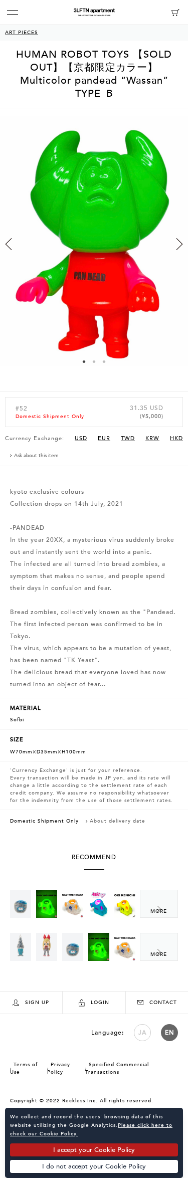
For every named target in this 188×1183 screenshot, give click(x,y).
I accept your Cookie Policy (94, 1150)
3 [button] (104, 361)
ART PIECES (21, 33)
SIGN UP (37, 1003)
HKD (176, 438)
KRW (152, 438)
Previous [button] (9, 244)
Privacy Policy (58, 1068)
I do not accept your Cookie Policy (94, 1166)
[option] (94, 250)
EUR (104, 438)
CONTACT (163, 1003)
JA (142, 1032)
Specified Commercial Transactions (117, 1068)
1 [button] (84, 361)
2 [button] (94, 361)
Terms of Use (24, 1068)
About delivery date (117, 821)
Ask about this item (36, 455)
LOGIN (100, 1003)
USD (81, 438)
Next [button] (179, 244)
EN (169, 1032)
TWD (128, 438)
